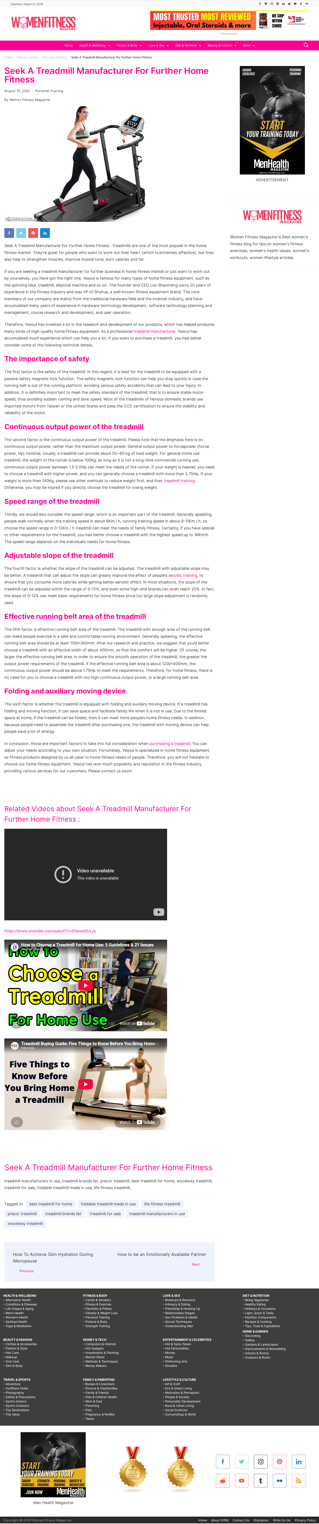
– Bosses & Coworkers (98, 1384)
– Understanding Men (178, 1326)
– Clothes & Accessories (20, 1344)
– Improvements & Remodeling (264, 1349)
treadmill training (179, 480)
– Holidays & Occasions (259, 1308)
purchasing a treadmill (170, 743)
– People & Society (176, 1397)
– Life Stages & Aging (18, 1308)
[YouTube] (295, 3)
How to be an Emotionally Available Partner (161, 1254)
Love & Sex (156, 45)
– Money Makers (94, 1365)
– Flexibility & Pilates (97, 1308)
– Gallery (249, 1340)
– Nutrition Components (259, 1317)
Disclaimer (261, 1520)
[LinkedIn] (283, 3)
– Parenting (91, 1405)
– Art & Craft (171, 1384)
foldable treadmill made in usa (108, 1204)
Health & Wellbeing (92, 45)
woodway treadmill (25, 1223)
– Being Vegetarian (256, 1300)
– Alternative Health (17, 1300)
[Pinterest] (277, 3)
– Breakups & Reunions (179, 1300)
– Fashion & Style (15, 1348)
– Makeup (10, 1357)
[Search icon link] (305, 45)
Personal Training (49, 91)
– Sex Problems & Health (180, 1317)
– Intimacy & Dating (176, 1304)
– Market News (93, 1357)
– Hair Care (11, 1352)
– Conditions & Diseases (20, 1304)
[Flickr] (307, 3)
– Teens (88, 1418)
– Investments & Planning (101, 1352)
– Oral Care (11, 1361)
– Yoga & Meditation (17, 1326)
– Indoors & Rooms (256, 1353)
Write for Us (282, 1520)
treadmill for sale (105, 1213)
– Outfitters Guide (15, 1388)
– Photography (13, 1392)
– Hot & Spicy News (177, 1344)
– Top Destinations (16, 1410)
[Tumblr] (301, 3)
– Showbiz (170, 1365)
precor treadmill (22, 1213)
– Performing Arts (175, 1361)
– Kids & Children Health (100, 1397)
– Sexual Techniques (177, 1321)
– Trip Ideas (11, 1414)
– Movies (169, 1352)
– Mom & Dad (92, 1401)
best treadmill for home (50, 1204)
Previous (27, 1271)
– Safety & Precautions (19, 1397)
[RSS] (299, 1481)
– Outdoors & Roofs (256, 1357)
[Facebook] (260, 3)
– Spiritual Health (15, 1321)
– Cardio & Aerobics (97, 1300)
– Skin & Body (13, 1365)
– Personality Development (182, 1401)
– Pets (87, 1410)
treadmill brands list (63, 1213)
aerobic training (182, 575)
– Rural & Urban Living (178, 1405)
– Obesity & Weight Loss (100, 1313)
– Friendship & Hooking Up (181, 1308)
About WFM (219, 1520)
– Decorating (252, 1336)
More (246, 45)
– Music (168, 1357)
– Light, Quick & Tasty (258, 1313)
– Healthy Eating (254, 1304)
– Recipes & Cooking (257, 1321)
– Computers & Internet (99, 1344)
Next (196, 1264)
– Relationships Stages (179, 1313)
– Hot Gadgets (93, 1348)
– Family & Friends (96, 1392)
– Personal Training (96, 1317)
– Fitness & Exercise (97, 1304)
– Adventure (11, 1384)
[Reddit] (289, 3)
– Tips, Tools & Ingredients (261, 1326)
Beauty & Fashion (220, 45)
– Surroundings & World (179, 1414)
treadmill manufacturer (154, 331)
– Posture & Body (95, 1321)
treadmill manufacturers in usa (157, 1213)
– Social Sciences (175, 1410)
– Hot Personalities (176, 1348)
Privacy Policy (305, 1520)
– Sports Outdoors (16, 1405)
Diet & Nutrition (186, 45)
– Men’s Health (13, 1313)
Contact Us (241, 1520)
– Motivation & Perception (181, 1392)
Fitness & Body (127, 45)
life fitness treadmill (162, 1204)
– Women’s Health (15, 1317)
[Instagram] (271, 3)
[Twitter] (266, 3)
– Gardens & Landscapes (260, 1344)
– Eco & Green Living (177, 1388)
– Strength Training (96, 1326)
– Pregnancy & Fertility (99, 1414)
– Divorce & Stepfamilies (100, 1388)
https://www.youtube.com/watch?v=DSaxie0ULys (50, 931)
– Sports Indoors (14, 1401)
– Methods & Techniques (100, 1361)
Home (68, 45)
